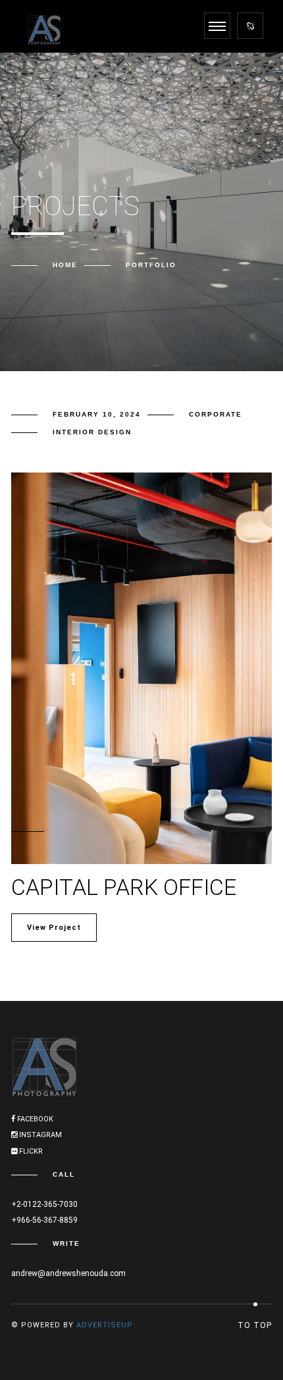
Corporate (215, 414)
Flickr (30, 1151)
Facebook (34, 1119)
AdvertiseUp (104, 1325)
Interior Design (92, 432)
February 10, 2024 (97, 414)
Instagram (39, 1135)
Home (65, 264)
